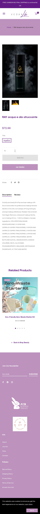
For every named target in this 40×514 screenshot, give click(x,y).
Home (9, 27)
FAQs (4, 451)
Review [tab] (17, 195)
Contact (5, 455)
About (4, 442)
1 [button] (15, 328)
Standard (7, 141)
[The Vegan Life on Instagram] (12, 382)
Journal (5, 446)
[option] (20, 303)
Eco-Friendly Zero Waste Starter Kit (20, 317)
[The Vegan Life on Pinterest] (7, 382)
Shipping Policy (7, 474)
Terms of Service (8, 483)
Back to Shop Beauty (21, 342)
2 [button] (17, 328)
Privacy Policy (7, 478)
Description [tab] (7, 195)
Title (3, 135)
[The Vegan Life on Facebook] (3, 382)
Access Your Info (8, 487)
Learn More (28, 504)
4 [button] (22, 328)
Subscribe (33, 374)
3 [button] (19, 328)
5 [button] (24, 328)
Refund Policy (7, 469)
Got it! (32, 510)
